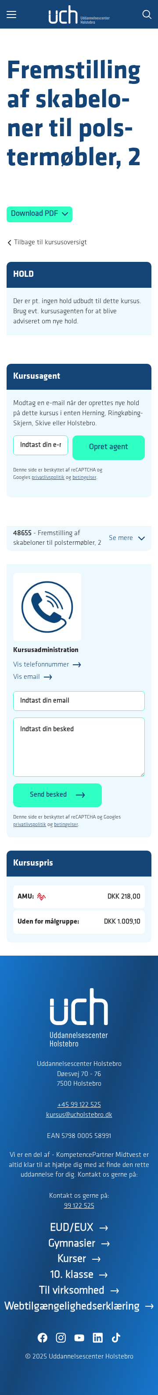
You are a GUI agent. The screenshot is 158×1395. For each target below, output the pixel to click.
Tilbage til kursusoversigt (50, 242)
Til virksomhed (71, 1290)
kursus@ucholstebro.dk (79, 1115)
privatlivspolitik (48, 477)
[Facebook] (42, 1338)
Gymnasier (71, 1243)
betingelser (84, 477)
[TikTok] (116, 1338)
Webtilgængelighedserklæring (72, 1306)
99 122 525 (79, 1206)
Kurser (71, 1259)
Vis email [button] (26, 677)
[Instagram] (60, 1338)
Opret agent (108, 447)
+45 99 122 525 (79, 1105)
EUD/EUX (71, 1227)
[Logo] (79, 14)
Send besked (48, 794)
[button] (27, 14)
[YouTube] (79, 1338)
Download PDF (35, 214)
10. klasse (71, 1274)
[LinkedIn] (97, 1338)
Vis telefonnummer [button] (41, 664)
